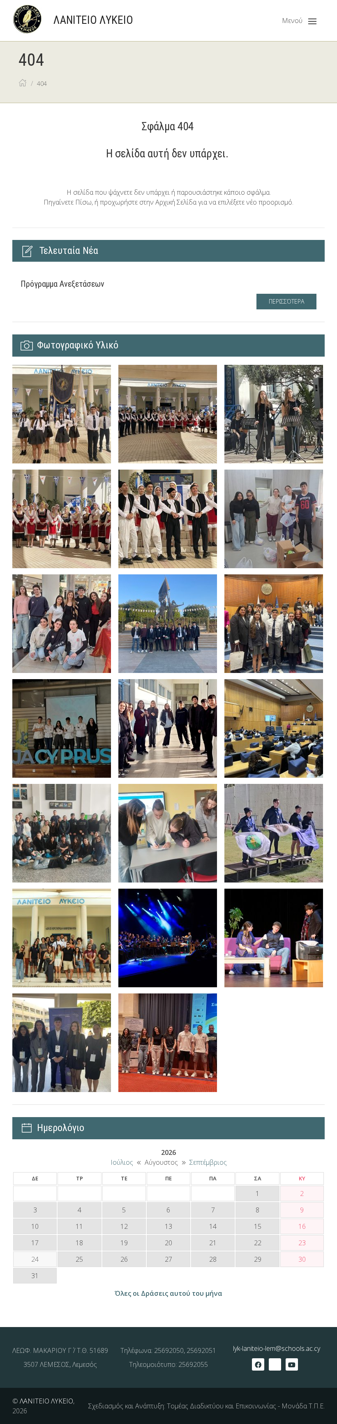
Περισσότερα (286, 301)
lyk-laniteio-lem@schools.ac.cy (276, 1348)
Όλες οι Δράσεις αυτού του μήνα (168, 1293)
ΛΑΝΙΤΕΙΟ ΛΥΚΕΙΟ (46, 1401)
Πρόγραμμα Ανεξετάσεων (62, 284)
